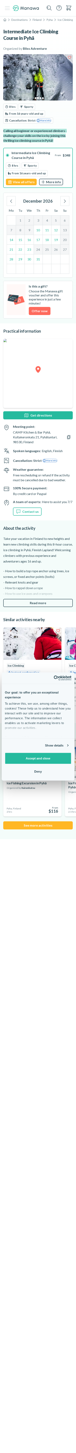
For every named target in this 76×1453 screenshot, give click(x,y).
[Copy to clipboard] (69, 437)
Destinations (19, 19)
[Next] (64, 201)
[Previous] (11, 201)
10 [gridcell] (38, 230)
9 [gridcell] (29, 230)
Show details (54, 745)
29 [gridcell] (20, 259)
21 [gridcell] (11, 249)
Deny (38, 771)
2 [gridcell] (29, 220)
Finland (37, 19)
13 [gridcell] (65, 230)
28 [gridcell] (11, 259)
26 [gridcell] (56, 249)
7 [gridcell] (11, 230)
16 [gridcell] (29, 240)
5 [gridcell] (56, 220)
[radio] (38, 168)
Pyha (49, 19)
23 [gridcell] (29, 249)
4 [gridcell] (47, 220)
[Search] (49, 8)
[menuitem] (69, 8)
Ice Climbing (65, 19)
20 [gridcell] (65, 240)
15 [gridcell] (20, 240)
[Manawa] (26, 8)
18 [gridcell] (47, 240)
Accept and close (38, 758)
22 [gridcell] (20, 249)
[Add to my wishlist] (69, 57)
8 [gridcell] (20, 230)
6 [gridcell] (65, 220)
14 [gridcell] (11, 240)
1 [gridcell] (20, 220)
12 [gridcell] (56, 230)
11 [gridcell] (47, 230)
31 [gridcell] (38, 259)
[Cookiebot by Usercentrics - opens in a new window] (54, 678)
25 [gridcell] (47, 249)
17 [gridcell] (38, 240)
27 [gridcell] (65, 249)
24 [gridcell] (38, 249)
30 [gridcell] (29, 259)
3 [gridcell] (38, 220)
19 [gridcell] (56, 240)
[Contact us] (59, 8)
